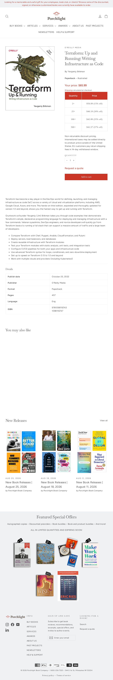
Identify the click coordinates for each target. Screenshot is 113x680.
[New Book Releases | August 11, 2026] (91, 452)
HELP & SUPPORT (65, 32)
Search (83, 624)
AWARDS (63, 25)
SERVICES (48, 25)
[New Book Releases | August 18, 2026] (56, 452)
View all (103, 420)
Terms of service (64, 675)
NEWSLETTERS (46, 32)
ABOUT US (78, 25)
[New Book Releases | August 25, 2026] (21, 452)
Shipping (68, 90)
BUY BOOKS (16, 25)
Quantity (71, 155)
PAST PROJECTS (94, 25)
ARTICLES (32, 25)
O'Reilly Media (73, 48)
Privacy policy (48, 675)
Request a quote (74, 168)
